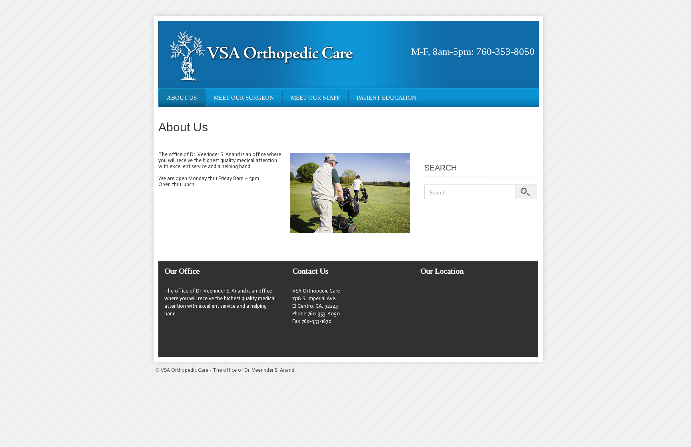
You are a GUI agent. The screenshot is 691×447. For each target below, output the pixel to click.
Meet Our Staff (315, 97)
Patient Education (386, 97)
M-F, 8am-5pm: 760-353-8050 (473, 51)
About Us (182, 97)
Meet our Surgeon (244, 97)
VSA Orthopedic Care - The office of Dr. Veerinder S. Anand (227, 370)
